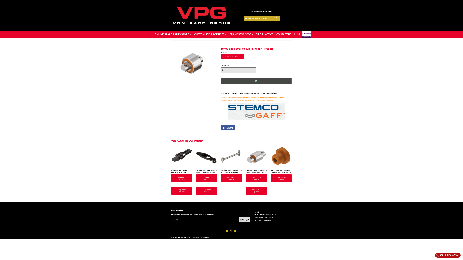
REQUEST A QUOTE (232, 56)
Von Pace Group (183, 237)
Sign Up (244, 220)
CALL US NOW (448, 255)
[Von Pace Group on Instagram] (231, 231)
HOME (256, 212)
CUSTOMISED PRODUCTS (263, 217)
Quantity (225, 65)
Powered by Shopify (200, 237)
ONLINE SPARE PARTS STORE (265, 215)
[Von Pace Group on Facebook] (227, 231)
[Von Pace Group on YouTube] (235, 231)
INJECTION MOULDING (262, 220)
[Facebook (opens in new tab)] (295, 34)
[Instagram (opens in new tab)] (298, 34)
